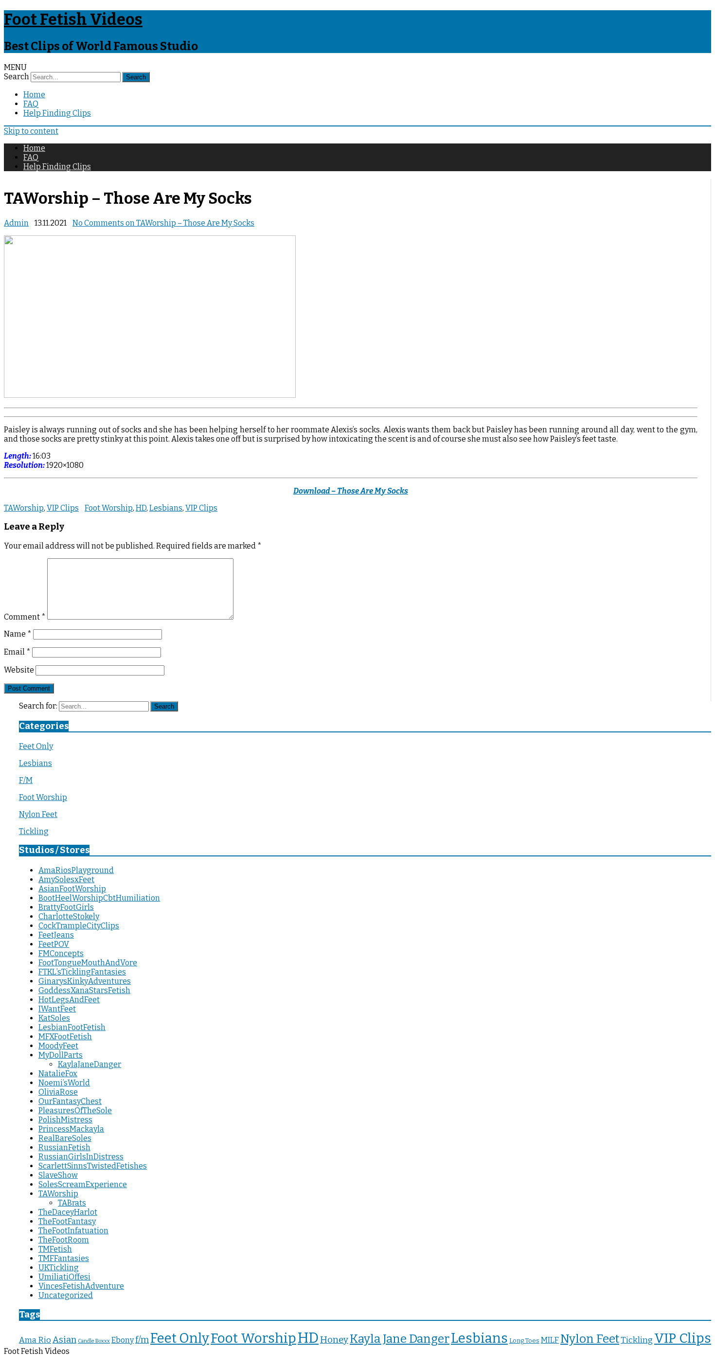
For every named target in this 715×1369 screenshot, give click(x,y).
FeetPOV (53, 944)
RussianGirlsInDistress (81, 1156)
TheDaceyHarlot (67, 1212)
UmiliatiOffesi (64, 1276)
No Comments (163, 223)
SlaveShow (58, 1175)
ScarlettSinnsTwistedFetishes (92, 1166)
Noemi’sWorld (64, 1082)
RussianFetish (64, 1147)
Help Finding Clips (57, 113)
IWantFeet (57, 1008)
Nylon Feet (38, 814)
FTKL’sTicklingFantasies (82, 972)
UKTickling (58, 1267)
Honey (334, 1339)
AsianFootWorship (72, 888)
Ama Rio (35, 1340)
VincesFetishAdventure (81, 1286)
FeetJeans (56, 935)
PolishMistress (65, 1119)
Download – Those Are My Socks (350, 491)
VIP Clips (63, 508)
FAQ (30, 103)
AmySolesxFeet (66, 879)
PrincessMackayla (71, 1129)
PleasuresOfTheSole (75, 1110)
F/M (26, 780)
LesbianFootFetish (72, 1027)
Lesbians (165, 508)
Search (16, 76)
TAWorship (24, 508)
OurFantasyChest (70, 1101)
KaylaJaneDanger (89, 1064)
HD (141, 508)
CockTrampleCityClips (78, 925)
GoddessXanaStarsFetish (84, 990)
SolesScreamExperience (82, 1184)
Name (18, 634)
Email (17, 652)
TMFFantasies (63, 1258)
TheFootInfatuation (73, 1230)
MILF (550, 1340)
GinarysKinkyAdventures (84, 981)
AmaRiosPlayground (76, 870)
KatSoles (54, 1018)
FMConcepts (61, 953)
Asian (64, 1339)
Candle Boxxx (94, 1341)
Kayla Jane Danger (399, 1339)
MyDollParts (60, 1055)
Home (34, 94)
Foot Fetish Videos (73, 19)
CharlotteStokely (68, 916)
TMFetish (55, 1249)
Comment (25, 617)
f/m (142, 1339)
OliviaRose (58, 1092)
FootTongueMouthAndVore (87, 962)
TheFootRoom (63, 1240)
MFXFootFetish (65, 1036)
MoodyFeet (58, 1045)
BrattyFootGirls (66, 907)
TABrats (72, 1203)
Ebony (122, 1340)
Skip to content (31, 131)
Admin (16, 223)
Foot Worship (109, 508)
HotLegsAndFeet (69, 999)
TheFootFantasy (67, 1221)
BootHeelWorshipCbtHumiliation (99, 898)
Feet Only (36, 746)
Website (19, 670)
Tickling (34, 831)
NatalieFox (57, 1073)
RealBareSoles (64, 1138)
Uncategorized (65, 1295)
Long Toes (524, 1340)
